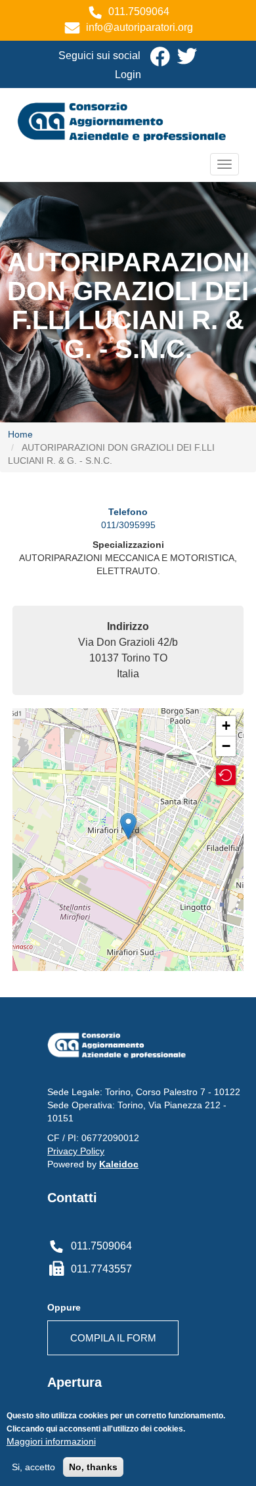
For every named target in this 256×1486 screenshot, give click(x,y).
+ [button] (226, 725)
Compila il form (113, 1337)
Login (128, 74)
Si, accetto (33, 1467)
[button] (226, 775)
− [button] (226, 746)
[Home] (128, 121)
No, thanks (93, 1467)
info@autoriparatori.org (139, 27)
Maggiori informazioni (51, 1441)
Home (20, 434)
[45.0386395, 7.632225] (128, 826)
